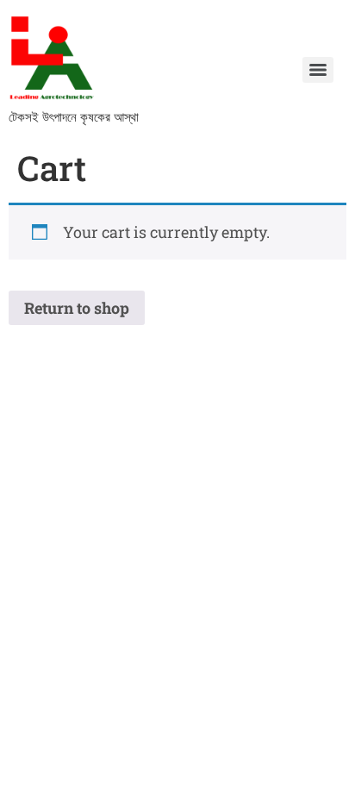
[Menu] (317, 70)
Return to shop (76, 307)
